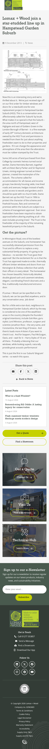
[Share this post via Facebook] (21, 371)
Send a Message (26, 641)
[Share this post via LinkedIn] (36, 371)
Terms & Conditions (24, 710)
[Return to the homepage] (13, 5)
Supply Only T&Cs (24, 732)
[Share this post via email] (13, 371)
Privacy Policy (24, 721)
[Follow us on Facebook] (32, 664)
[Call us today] (37, 5)
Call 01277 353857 (26, 636)
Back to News (26, 379)
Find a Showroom (24, 442)
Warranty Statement (24, 725)
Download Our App (26, 650)
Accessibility (24, 728)
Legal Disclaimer (24, 718)
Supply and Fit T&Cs (24, 736)
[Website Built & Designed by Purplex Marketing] (24, 742)
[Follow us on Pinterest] (24, 672)
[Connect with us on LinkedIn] (17, 664)
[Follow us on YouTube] (32, 672)
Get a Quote (22, 433)
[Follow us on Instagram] (17, 672)
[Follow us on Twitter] (24, 664)
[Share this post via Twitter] (28, 371)
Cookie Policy (24, 714)
